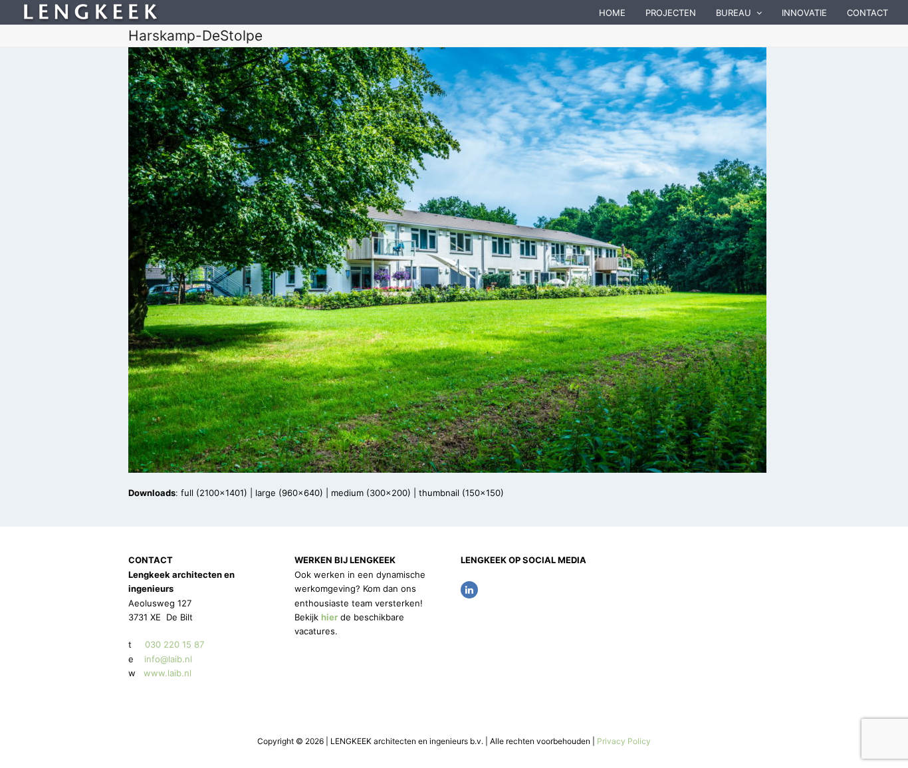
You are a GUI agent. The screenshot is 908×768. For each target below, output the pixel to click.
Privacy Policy (624, 741)
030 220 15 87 (174, 644)
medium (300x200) (371, 492)
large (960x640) (289, 492)
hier (329, 617)
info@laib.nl (168, 659)
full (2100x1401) (214, 492)
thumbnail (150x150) (461, 492)
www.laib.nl (166, 673)
